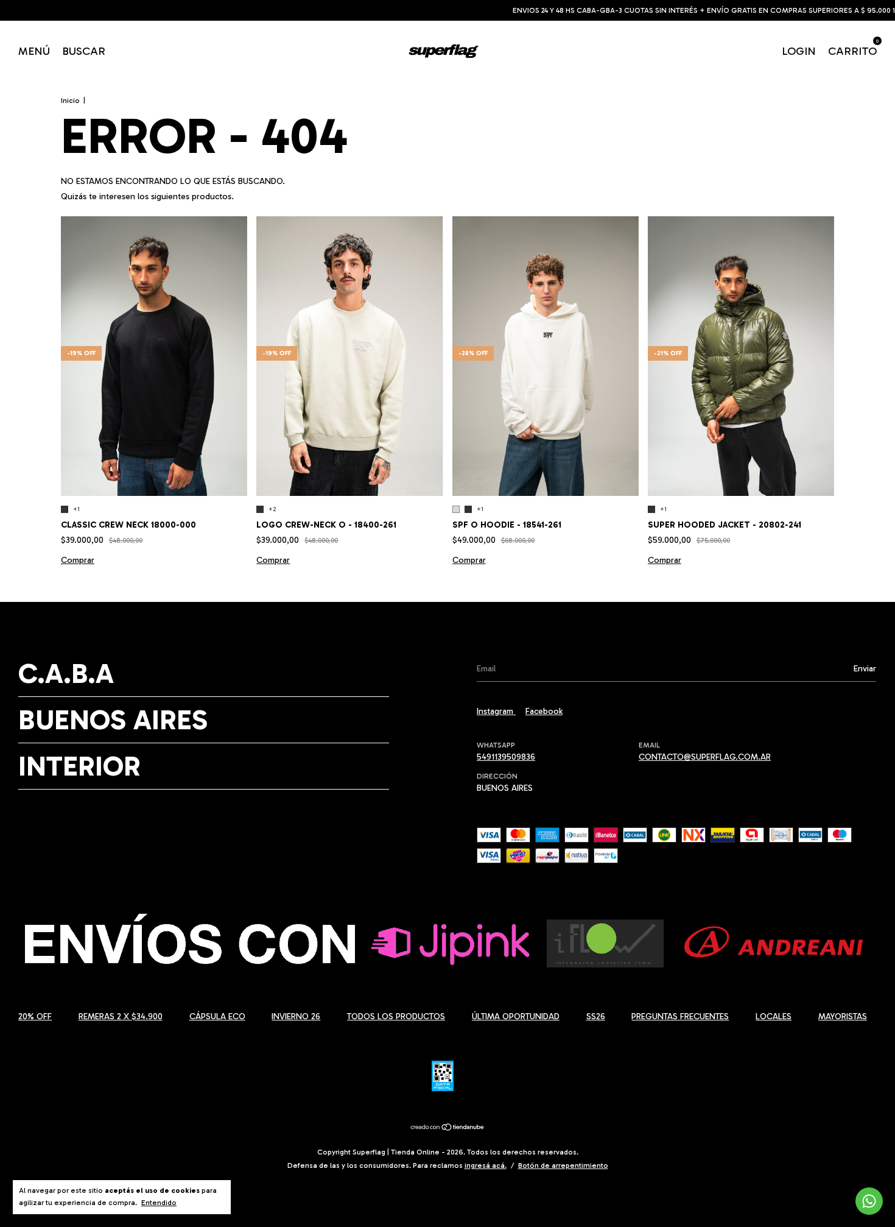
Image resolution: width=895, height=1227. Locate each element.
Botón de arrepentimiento (563, 1165)
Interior (79, 766)
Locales (773, 1016)
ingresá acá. (486, 1165)
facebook (544, 711)
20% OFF (35, 1016)
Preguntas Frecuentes (680, 1016)
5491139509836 (506, 757)
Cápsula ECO (217, 1016)
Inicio (70, 100)
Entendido (159, 1202)
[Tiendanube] (448, 1128)
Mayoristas (842, 1016)
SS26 (595, 1016)
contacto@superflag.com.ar (705, 757)
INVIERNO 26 (296, 1016)
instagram (496, 711)
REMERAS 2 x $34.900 (121, 1016)
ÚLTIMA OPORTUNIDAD (516, 1016)
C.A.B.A (66, 673)
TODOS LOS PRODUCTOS (396, 1016)
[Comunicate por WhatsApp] (869, 1201)
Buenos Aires (113, 720)
